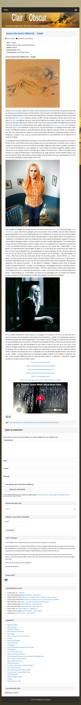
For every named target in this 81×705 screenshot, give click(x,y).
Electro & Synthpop (13, 640)
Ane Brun (13, 120)
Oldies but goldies (13, 663)
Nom (6, 460)
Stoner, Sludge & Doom (14, 676)
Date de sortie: (11, 50)
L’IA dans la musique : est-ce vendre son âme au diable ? (39, 597)
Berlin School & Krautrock (15, 631)
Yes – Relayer (20, 593)
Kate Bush (56, 229)
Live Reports (11, 649)
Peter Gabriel (19, 118)
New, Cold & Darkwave (26, 422)
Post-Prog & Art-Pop (14, 667)
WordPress (39, 699)
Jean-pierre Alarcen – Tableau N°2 (26, 608)
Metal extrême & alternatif (16, 654)
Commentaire (9, 440)
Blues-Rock (11, 634)
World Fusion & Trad (14, 681)
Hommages (11, 645)
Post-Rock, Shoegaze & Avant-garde (19, 670)
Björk (52, 125)
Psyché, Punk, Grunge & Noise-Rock (18, 672)
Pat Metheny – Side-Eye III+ (33, 595)
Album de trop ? (12, 627)
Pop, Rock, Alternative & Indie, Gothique (46, 422)
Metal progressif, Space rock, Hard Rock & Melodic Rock (25, 656)
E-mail (6, 468)
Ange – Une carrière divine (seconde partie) (35, 602)
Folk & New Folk (13, 422)
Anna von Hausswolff (62, 125)
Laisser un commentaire (25, 38)
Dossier (9, 638)
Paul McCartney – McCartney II (32, 611)
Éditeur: (9, 47)
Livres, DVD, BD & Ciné (14, 652)
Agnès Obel (17, 127)
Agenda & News (12, 625)
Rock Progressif (12, 674)
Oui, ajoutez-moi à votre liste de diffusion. (20, 484)
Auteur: (9, 45)
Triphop (9, 679)
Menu (6, 10)
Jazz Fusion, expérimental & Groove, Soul (20, 647)
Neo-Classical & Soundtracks (16, 658)
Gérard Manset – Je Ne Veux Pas (31, 604)
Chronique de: (11, 52)
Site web (6, 476)
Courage (47, 699)
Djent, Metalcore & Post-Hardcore (18, 636)
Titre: (8, 43)
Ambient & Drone (13, 629)
